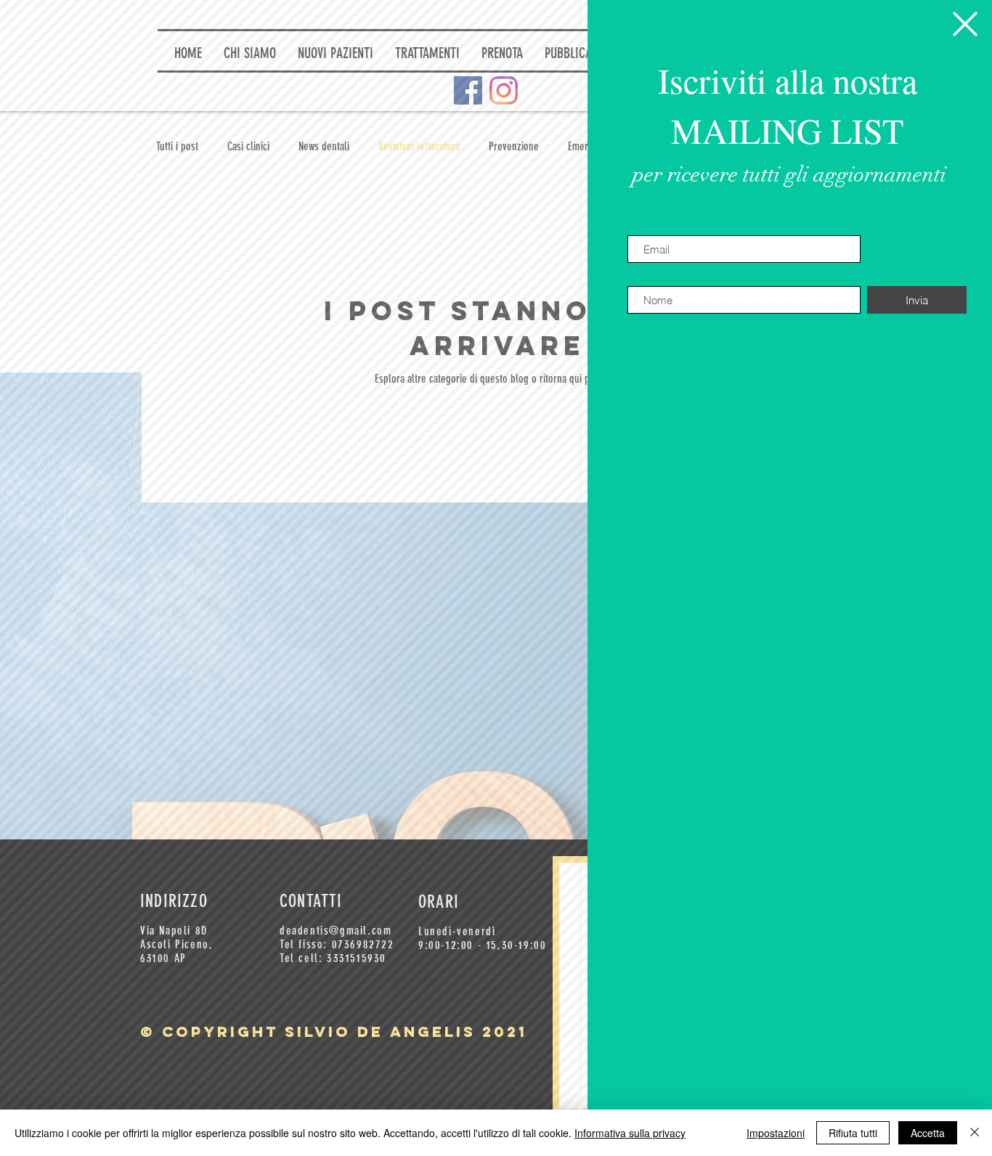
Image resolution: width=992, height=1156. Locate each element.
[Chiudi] (974, 1132)
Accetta (928, 1133)
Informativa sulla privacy (630, 1133)
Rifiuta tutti (853, 1133)
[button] (965, 24)
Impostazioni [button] (776, 1133)
